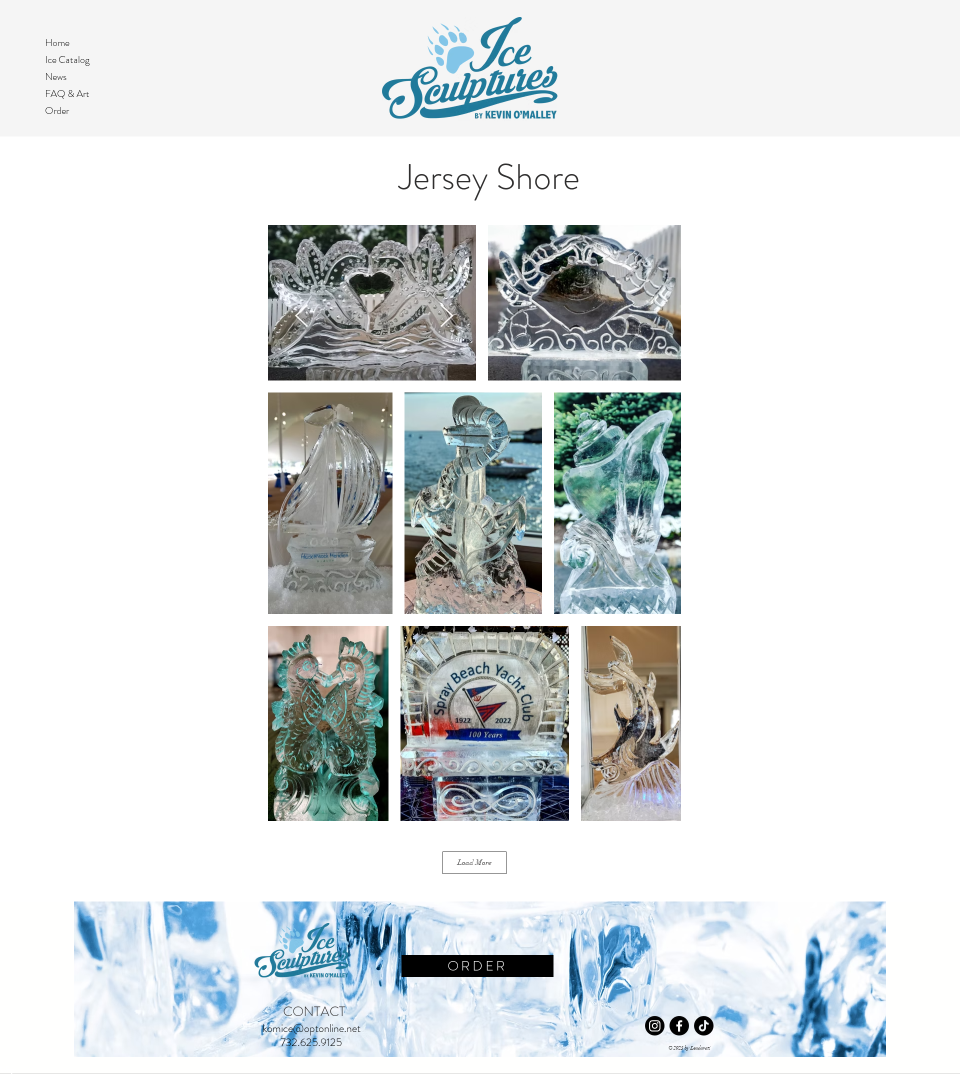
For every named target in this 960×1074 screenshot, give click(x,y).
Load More (475, 862)
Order (57, 111)
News (55, 77)
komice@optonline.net (311, 1028)
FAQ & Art (67, 93)
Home (57, 43)
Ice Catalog (67, 59)
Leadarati (700, 1048)
